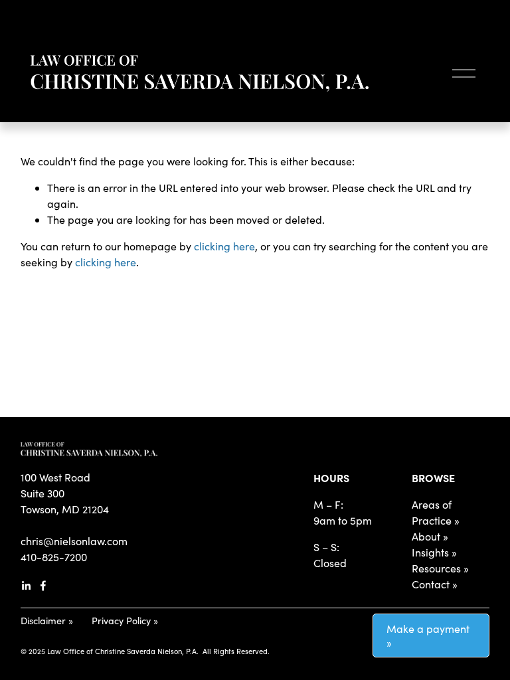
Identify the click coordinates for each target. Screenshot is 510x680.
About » (430, 536)
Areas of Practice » (436, 512)
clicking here (224, 246)
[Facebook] (43, 585)
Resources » (440, 568)
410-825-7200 (54, 557)
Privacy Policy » (125, 620)
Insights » (434, 552)
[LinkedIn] (26, 585)
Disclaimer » (47, 620)
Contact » (435, 584)
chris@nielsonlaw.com (74, 541)
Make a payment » (427, 635)
